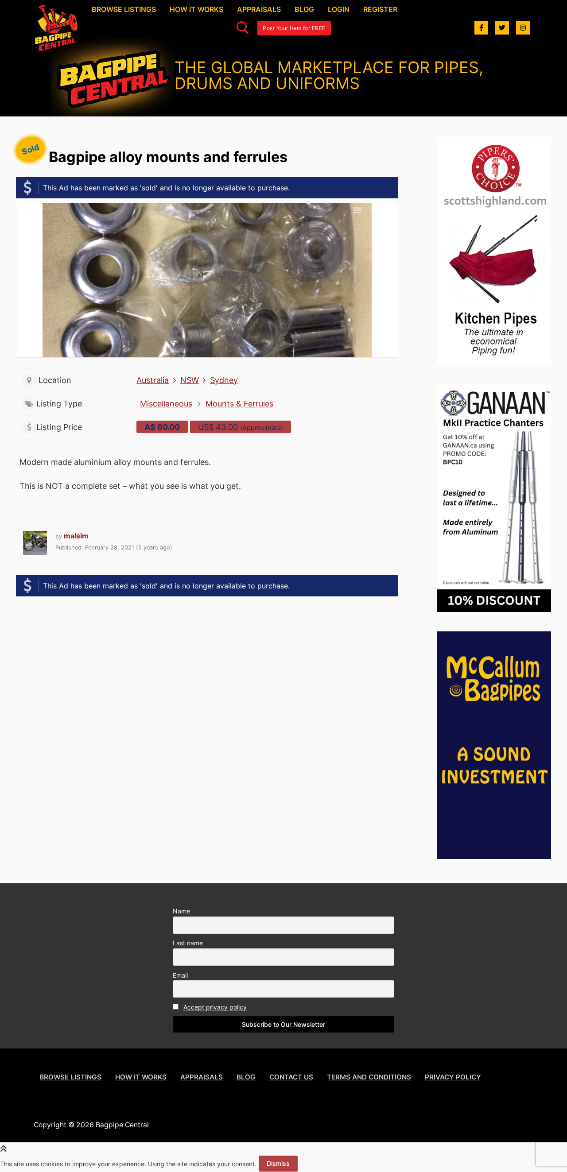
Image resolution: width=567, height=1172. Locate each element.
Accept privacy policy (215, 1007)
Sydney (224, 380)
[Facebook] (481, 28)
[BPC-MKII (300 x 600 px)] (494, 609)
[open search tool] (242, 28)
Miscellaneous (166, 403)
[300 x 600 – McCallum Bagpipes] (494, 856)
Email (180, 975)
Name (181, 911)
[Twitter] (502, 28)
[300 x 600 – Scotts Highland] (494, 362)
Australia (152, 380)
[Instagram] (523, 28)
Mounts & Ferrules (239, 403)
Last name (188, 943)
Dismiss (278, 1163)
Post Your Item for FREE (294, 28)
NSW (189, 380)
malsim (76, 535)
